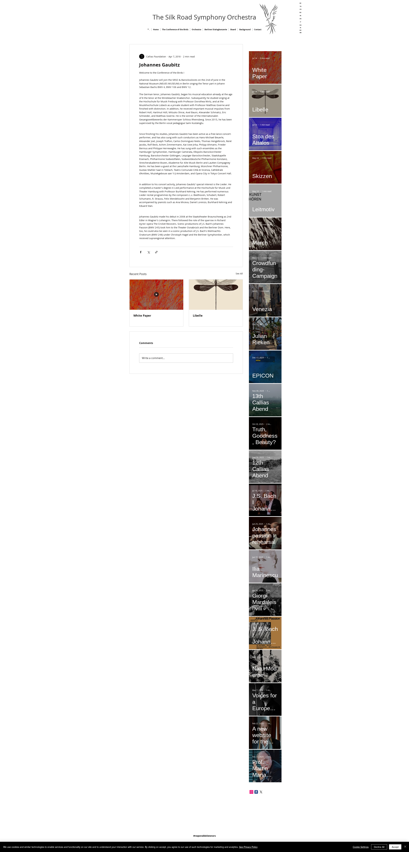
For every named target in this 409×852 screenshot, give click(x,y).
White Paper (142, 316)
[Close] (405, 846)
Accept (395, 846)
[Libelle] (216, 295)
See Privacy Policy (248, 846)
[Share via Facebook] (140, 252)
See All (239, 273)
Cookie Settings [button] (361, 846)
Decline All (379, 846)
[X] (261, 792)
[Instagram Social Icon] (251, 792)
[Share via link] (156, 252)
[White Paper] (156, 295)
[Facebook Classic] (256, 792)
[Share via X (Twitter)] (148, 252)
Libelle (198, 316)
